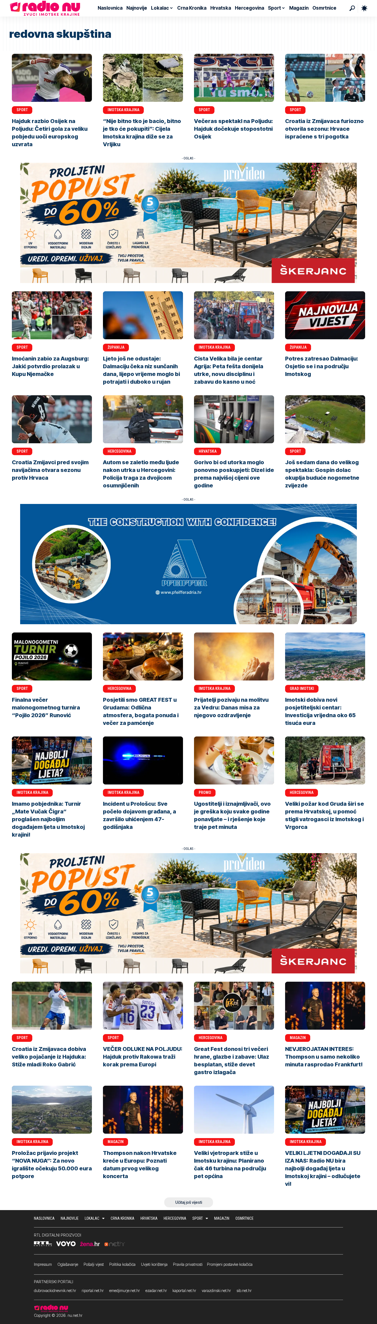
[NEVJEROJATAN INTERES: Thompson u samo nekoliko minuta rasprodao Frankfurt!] (325, 1006)
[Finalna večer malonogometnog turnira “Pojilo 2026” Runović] (52, 656)
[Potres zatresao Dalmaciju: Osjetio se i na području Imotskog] (325, 315)
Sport (22, 110)
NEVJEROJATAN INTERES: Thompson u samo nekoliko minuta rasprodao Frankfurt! (324, 1057)
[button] (352, 8)
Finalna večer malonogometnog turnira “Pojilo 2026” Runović (46, 707)
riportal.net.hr (93, 1290)
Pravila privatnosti (188, 1264)
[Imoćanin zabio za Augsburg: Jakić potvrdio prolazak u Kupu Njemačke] (52, 315)
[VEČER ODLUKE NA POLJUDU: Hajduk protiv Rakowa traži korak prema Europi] (143, 1006)
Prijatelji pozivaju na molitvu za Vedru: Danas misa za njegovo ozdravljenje (231, 707)
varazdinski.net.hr (216, 1290)
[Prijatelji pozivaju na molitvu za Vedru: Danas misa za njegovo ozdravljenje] (234, 656)
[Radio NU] (45, 8)
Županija (116, 347)
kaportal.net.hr (184, 1290)
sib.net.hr (244, 1290)
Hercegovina (119, 451)
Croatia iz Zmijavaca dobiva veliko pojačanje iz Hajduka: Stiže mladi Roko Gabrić (49, 1057)
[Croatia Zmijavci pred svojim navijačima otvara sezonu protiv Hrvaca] (52, 419)
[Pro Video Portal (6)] (188, 222)
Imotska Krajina (123, 110)
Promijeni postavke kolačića (230, 1264)
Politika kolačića (122, 1264)
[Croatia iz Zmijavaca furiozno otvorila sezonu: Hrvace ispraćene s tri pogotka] (325, 78)
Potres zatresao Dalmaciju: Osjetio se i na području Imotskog (321, 366)
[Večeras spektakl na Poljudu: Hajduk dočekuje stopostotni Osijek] (234, 78)
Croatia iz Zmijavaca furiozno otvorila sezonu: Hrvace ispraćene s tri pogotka (324, 129)
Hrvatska (208, 451)
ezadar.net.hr (156, 1290)
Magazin (298, 1037)
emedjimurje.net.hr (124, 1290)
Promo (205, 792)
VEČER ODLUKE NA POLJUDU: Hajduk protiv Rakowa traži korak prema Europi (142, 1057)
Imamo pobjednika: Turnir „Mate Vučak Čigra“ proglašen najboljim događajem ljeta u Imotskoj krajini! (48, 819)
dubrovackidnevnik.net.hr (55, 1290)
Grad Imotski (302, 688)
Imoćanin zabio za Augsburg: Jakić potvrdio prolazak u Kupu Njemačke (50, 366)
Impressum (43, 1264)
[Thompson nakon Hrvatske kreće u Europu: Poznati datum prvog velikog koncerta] (143, 1110)
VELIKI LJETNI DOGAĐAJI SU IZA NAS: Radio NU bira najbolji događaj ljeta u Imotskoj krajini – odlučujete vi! (322, 1168)
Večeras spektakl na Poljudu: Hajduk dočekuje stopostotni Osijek (233, 129)
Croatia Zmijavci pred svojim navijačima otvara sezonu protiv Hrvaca (50, 470)
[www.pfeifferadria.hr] (188, 564)
